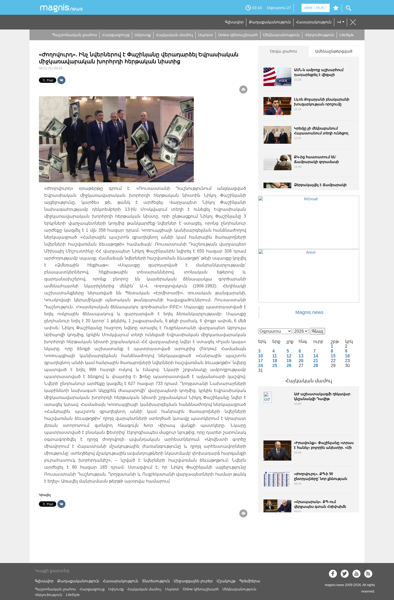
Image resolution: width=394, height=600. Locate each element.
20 (301, 360)
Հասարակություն (314, 22)
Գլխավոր (234, 22)
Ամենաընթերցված (333, 51)
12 (289, 356)
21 (315, 360)
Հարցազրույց (115, 35)
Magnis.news (309, 312)
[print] (243, 90)
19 (289, 360)
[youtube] (356, 574)
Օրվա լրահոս (283, 51)
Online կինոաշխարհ (238, 35)
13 (301, 356)
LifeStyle (346, 35)
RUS (320, 8)
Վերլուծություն (319, 35)
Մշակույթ (226, 581)
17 (260, 360)
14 (315, 356)
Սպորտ (205, 35)
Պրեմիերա (249, 581)
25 (274, 365)
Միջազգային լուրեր (193, 581)
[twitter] (345, 574)
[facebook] (333, 574)
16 (347, 356)
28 (315, 365)
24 (260, 365)
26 (289, 365)
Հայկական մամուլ (174, 35)
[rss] (368, 574)
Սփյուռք (143, 35)
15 (333, 356)
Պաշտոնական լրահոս (74, 35)
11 (274, 356)
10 (260, 356)
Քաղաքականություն (270, 22)
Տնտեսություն (156, 581)
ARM (308, 8)
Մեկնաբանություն (281, 35)
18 (274, 360)
